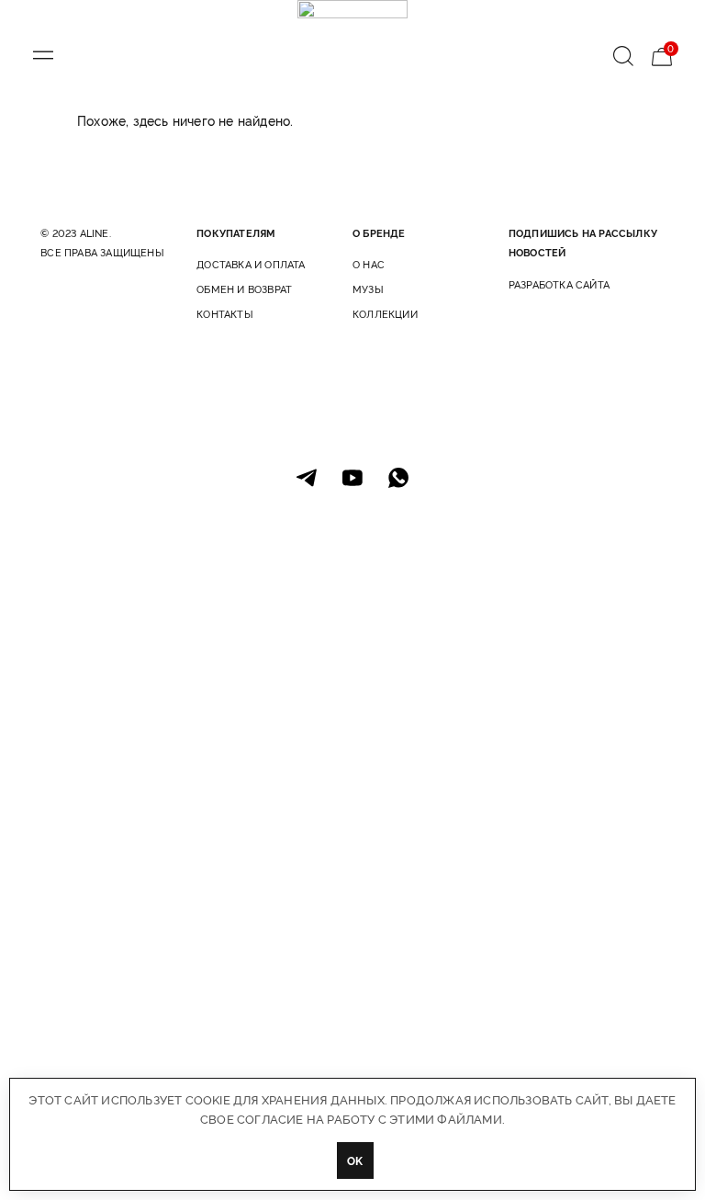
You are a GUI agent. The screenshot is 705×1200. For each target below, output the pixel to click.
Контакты (224, 314)
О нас (368, 264)
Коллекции (385, 314)
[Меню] (43, 55)
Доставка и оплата (250, 264)
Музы (368, 289)
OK (355, 1160)
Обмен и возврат (244, 289)
